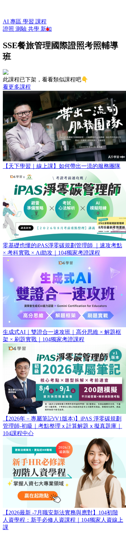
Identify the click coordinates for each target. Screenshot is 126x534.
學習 (29, 21)
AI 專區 (13, 21)
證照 (9, 29)
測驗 (21, 29)
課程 (41, 21)
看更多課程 (17, 87)
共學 (34, 29)
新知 (46, 29)
